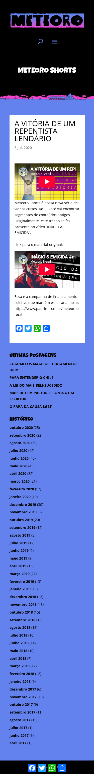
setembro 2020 (22, 435)
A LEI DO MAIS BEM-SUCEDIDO (36, 385)
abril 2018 (18, 658)
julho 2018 (18, 635)
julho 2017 (18, 727)
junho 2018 (19, 643)
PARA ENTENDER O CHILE (31, 377)
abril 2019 (18, 566)
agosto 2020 (20, 442)
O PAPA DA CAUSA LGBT (31, 406)
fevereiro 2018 (22, 673)
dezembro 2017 (23, 689)
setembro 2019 (22, 527)
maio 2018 (18, 650)
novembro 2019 (23, 512)
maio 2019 (18, 558)
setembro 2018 (22, 620)
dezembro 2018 (23, 596)
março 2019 (20, 573)
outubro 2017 (21, 704)
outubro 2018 (21, 612)
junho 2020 (19, 458)
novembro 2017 (23, 697)
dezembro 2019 (23, 504)
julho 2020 (18, 450)
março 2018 (20, 666)
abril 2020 (18, 473)
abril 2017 (18, 743)
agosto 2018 (20, 627)
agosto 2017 (20, 720)
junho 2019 (19, 550)
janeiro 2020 (20, 496)
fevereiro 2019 (22, 581)
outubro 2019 (21, 519)
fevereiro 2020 (22, 489)
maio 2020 (18, 466)
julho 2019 (18, 543)
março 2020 (20, 481)
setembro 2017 (22, 712)
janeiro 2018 (20, 681)
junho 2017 (19, 735)
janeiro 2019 (20, 589)
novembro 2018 (23, 604)
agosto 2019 (20, 535)
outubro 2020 (21, 427)
